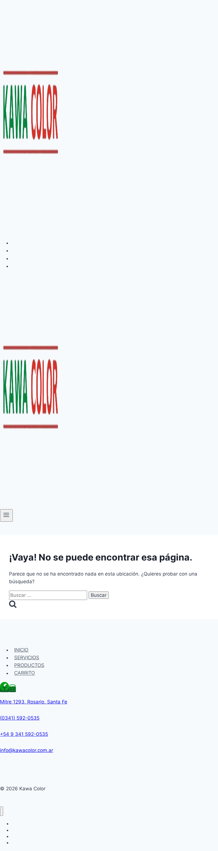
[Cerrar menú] (1, 811)
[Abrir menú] (6, 515)
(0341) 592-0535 (19, 718)
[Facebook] (4, 689)
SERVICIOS (26, 250)
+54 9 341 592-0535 (24, 734)
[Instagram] (12, 689)
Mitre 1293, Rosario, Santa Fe (33, 702)
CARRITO (24, 266)
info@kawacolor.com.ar (26, 750)
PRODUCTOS (29, 258)
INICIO (21, 243)
